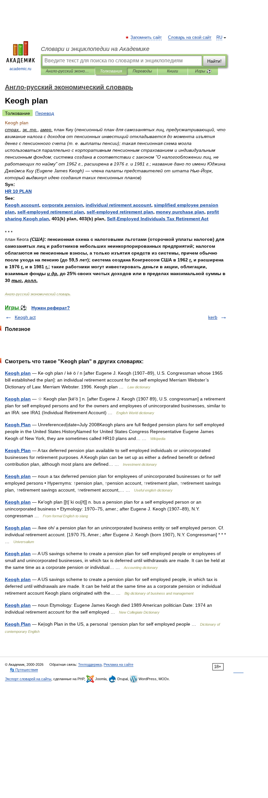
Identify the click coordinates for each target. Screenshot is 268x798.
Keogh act (25, 317)
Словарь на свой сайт (189, 37)
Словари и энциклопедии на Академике (95, 49)
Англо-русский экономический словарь (68, 71)
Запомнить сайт (146, 37)
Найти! (214, 61)
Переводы (142, 71)
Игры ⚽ (203, 71)
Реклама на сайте (118, 664)
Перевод (44, 113)
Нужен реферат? (50, 307)
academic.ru (20, 69)
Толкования (111, 71)
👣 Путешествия (24, 670)
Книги (172, 71)
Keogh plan (18, 373)
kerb (212, 317)
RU (219, 37)
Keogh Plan (18, 424)
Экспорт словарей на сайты (28, 679)
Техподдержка (90, 664)
